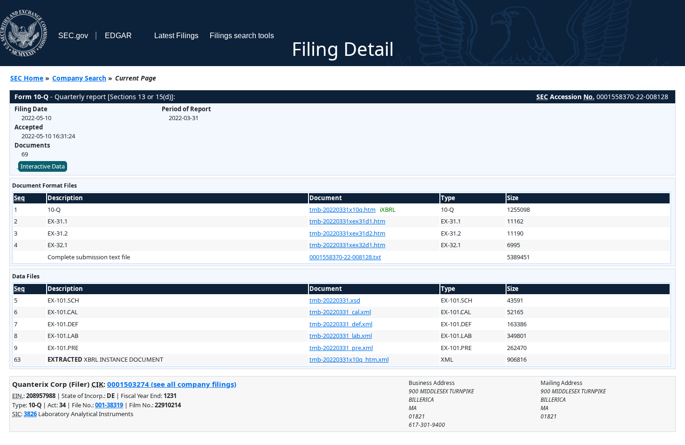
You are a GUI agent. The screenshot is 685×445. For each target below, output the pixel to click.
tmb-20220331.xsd (334, 300)
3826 (30, 414)
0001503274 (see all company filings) (171, 384)
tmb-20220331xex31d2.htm (347, 233)
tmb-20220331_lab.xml (340, 335)
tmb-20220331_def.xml (340, 324)
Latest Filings (176, 36)
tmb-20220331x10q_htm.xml (349, 359)
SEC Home (26, 78)
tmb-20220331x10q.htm (342, 209)
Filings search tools (242, 36)
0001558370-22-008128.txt (345, 257)
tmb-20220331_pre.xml (341, 348)
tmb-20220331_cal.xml (340, 312)
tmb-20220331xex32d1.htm (347, 245)
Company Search (79, 78)
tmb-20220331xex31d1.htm (347, 221)
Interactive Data (43, 166)
